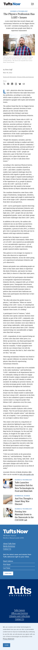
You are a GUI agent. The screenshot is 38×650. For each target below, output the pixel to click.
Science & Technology (19, 11)
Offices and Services (19, 613)
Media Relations (9, 546)
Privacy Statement (8, 639)
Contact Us (7, 549)
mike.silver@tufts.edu (26, 474)
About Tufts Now (9, 543)
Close (6, 645)
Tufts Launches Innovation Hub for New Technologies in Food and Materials (24, 486)
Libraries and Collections (19, 616)
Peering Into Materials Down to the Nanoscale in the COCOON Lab (24, 515)
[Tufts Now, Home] (12, 4)
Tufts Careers (19, 610)
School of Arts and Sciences (25, 77)
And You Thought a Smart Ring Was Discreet (24, 501)
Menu (33, 4)
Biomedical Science (22, 496)
